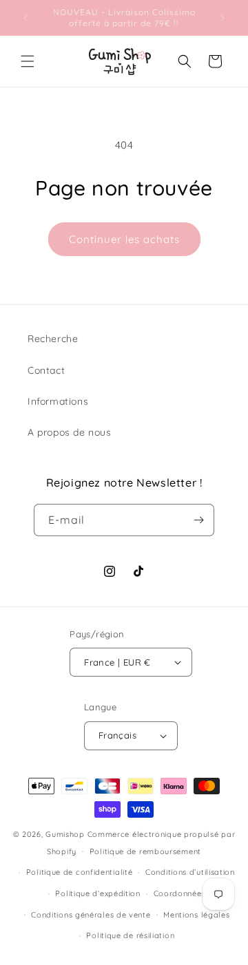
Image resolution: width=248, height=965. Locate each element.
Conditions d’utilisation (190, 872)
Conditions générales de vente (90, 915)
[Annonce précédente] (25, 18)
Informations (58, 401)
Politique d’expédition (97, 893)
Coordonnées (180, 893)
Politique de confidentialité (79, 872)
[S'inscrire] (198, 520)
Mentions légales (196, 915)
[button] (27, 61)
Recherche (53, 338)
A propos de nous (70, 432)
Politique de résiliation (130, 935)
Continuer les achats (124, 239)
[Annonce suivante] (222, 18)
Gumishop (65, 834)
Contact (46, 370)
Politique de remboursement (145, 851)
